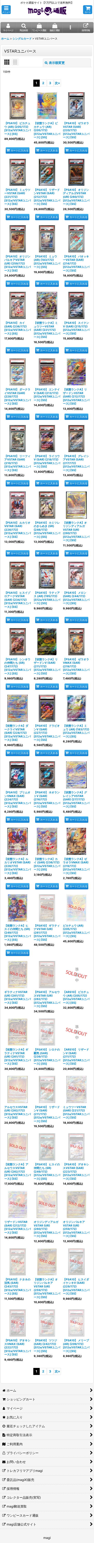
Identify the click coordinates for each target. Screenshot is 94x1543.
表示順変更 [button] (57, 63)
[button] (6, 9)
